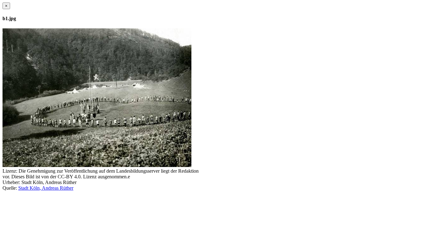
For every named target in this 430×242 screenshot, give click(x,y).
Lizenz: (10, 171)
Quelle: (10, 188)
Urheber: (11, 182)
